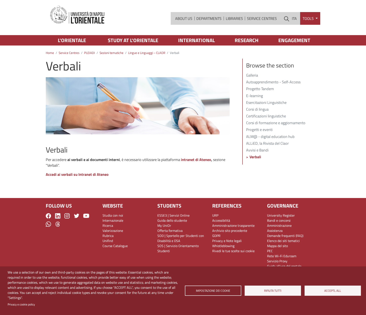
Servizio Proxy (277, 261)
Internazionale (113, 220)
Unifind (108, 240)
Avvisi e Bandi (257, 150)
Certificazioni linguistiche (266, 116)
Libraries (234, 18)
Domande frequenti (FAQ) (285, 235)
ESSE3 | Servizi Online (173, 215)
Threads (57, 224)
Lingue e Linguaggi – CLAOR (146, 52)
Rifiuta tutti (272, 291)
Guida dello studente (172, 220)
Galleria (252, 75)
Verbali (255, 157)
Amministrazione (279, 225)
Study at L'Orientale (133, 40)
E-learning (254, 96)
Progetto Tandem (260, 89)
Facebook (48, 216)
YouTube (86, 216)
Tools (309, 18)
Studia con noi (113, 215)
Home (50, 52)
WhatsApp (48, 224)
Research (246, 40)
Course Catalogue (115, 245)
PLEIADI (89, 52)
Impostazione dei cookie (213, 291)
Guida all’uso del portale (284, 266)
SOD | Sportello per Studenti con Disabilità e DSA (180, 238)
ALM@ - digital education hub (270, 136)
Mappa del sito (277, 245)
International (196, 40)
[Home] (77, 15)
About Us (183, 18)
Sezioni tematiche (111, 52)
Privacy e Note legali (227, 240)
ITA (294, 18)
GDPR (216, 235)
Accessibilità (221, 220)
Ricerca (108, 225)
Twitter (76, 216)
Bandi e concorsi (279, 220)
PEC (270, 250)
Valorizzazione (113, 230)
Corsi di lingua (257, 109)
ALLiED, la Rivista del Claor (267, 143)
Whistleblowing (223, 245)
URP (215, 215)
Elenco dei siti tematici (283, 240)
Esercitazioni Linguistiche (266, 102)
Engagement (294, 40)
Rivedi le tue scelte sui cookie (233, 250)
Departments (209, 18)
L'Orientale (72, 40)
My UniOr (164, 225)
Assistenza (275, 230)
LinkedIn (57, 216)
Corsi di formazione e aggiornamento (275, 123)
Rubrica (108, 235)
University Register (281, 215)
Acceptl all (332, 291)
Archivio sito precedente (229, 230)
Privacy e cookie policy (21, 304)
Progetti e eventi (259, 129)
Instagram (67, 216)
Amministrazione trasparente (233, 225)
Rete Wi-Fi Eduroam (281, 256)
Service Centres (262, 18)
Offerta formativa (170, 230)
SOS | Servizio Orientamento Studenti (178, 248)
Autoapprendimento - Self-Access (273, 82)
